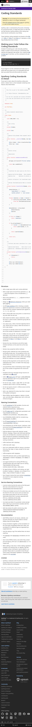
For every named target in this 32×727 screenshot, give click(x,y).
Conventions (10, 380)
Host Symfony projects (22, 672)
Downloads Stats (5, 705)
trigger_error (11, 377)
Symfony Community (6, 686)
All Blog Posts (20, 625)
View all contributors (6, 591)
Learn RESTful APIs (6, 680)
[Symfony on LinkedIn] (20, 714)
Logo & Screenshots (6, 637)
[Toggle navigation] (29, 5)
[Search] (30, 1)
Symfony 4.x (6, 20)
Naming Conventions (9, 402)
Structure (4, 286)
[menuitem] (8, 625)
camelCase (9, 405)
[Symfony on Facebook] (24, 714)
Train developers (21, 662)
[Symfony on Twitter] (11, 714)
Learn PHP (4, 673)
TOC (4, 725)
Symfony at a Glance (6, 627)
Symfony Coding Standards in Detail (13, 77)
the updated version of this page (14, 22)
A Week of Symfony (21, 627)
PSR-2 (5, 38)
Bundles (3, 655)
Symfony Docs (4, 648)
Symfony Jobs (4, 698)
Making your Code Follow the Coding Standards (14, 45)
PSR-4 (10, 38)
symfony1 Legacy (5, 641)
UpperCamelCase (11, 421)
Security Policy (5, 634)
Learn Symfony (5, 645)
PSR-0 (11, 339)
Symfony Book (4, 650)
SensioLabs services (22, 659)
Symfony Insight (21, 648)
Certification (4, 664)
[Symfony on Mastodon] (15, 714)
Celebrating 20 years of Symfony (14, 614)
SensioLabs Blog (21, 653)
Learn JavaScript (5, 675)
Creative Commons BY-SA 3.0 (13, 569)
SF (2, 1)
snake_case (10, 411)
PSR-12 (18, 38)
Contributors (4, 695)
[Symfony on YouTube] (28, 714)
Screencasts (4, 668)
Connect (25, 1)
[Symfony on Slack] (7, 714)
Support (3, 707)
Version (29, 725)
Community (4, 684)
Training (3, 659)
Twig (18, 650)
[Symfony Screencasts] (11, 717)
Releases (19, 644)
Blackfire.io (11, 1)
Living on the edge (21, 641)
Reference (4, 652)
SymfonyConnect (5, 689)
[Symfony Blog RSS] (15, 717)
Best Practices (4, 657)
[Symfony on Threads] (7, 717)
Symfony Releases (6, 632)
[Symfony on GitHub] (2, 714)
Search (16, 725)
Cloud (18, 632)
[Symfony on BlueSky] (2, 717)
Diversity (19, 639)
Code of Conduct (5, 702)
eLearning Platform (6, 662)
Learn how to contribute (7, 604)
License (4, 558)
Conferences (20, 637)
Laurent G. (15, 583)
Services (19, 657)
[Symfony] (13, 4)
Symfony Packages (6, 630)
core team (13, 554)
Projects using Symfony (7, 693)
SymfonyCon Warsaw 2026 (8, 8)
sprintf (15, 374)
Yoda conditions (11, 306)
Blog (18, 623)
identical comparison (15, 302)
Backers (3, 700)
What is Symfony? (6, 623)
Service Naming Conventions (11, 482)
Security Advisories (21, 646)
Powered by (20, 676)
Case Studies (20, 630)
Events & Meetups (6, 691)
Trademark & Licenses (7, 639)
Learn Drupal (4, 677)
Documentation (7, 515)
